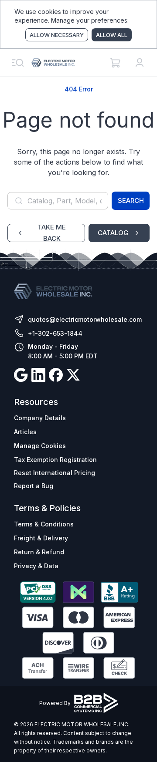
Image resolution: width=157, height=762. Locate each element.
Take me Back (52, 233)
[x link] (73, 376)
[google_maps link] (21, 376)
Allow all (111, 34)
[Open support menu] (17, 62)
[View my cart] (115, 62)
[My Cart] (115, 62)
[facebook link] (56, 376)
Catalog (113, 233)
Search (131, 200)
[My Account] (139, 62)
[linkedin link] (38, 376)
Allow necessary (57, 34)
